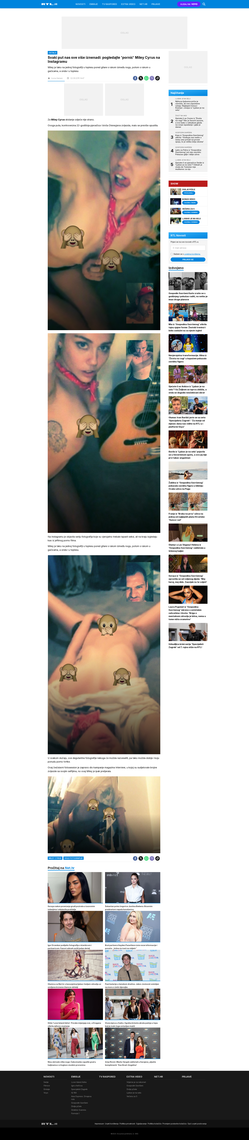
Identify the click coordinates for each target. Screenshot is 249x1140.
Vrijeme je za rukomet (136, 1082)
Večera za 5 (132, 1096)
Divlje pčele (76, 1106)
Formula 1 (75, 1113)
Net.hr (70, 868)
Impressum (99, 1124)
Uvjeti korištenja (112, 1124)
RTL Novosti (178, 235)
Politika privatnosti (127, 1124)
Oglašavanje (141, 1124)
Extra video (128, 4)
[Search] (204, 4)
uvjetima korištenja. (192, 254)
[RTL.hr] (49, 4)
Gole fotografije (73, 858)
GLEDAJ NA (185, 4)
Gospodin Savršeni (79, 1103)
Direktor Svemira (78, 1110)
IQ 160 (74, 1092)
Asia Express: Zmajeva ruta (81, 1098)
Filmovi (47, 1085)
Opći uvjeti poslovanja (197, 1124)
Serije (46, 1082)
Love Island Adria (79, 1082)
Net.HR (143, 4)
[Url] (157, 78)
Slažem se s (187, 254)
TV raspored (109, 4)
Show (174, 183)
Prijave (155, 4)
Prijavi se (188, 259)
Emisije (93, 4)
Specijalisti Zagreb (79, 1089)
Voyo (46, 1092)
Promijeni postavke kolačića (174, 1124)
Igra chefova (76, 1085)
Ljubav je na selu (134, 1092)
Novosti (80, 4)
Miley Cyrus (55, 858)
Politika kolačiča (154, 1124)
